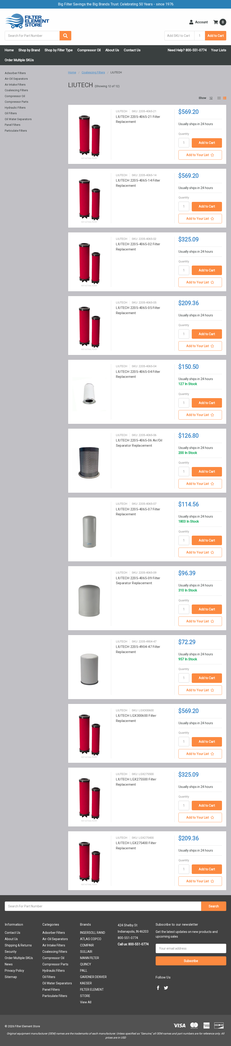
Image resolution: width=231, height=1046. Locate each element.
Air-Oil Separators (16, 78)
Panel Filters (12, 124)
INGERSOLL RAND (92, 932)
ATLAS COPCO (90, 939)
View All (85, 1002)
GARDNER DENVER (93, 977)
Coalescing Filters (16, 90)
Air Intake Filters (15, 84)
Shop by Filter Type (59, 50)
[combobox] (38, 35)
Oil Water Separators (18, 119)
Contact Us (132, 50)
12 (211, 98)
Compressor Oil (89, 50)
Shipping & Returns (18, 945)
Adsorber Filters (15, 73)
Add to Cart (216, 35)
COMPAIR (87, 945)
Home (9, 50)
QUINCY (85, 964)
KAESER (86, 983)
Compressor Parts (16, 101)
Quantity (183, 133)
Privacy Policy (14, 970)
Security (10, 951)
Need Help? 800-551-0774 (187, 50)
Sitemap (11, 977)
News (9, 964)
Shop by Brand (29, 50)
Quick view (89, 136)
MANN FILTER (89, 958)
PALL (83, 970)
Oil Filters (11, 113)
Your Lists (218, 50)
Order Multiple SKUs (19, 60)
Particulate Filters (16, 130)
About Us (112, 50)
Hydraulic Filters (15, 107)
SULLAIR (86, 951)
